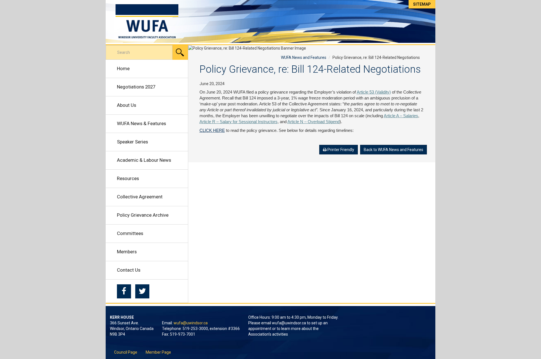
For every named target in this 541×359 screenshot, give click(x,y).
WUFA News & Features (141, 123)
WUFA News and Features (303, 57)
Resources (128, 178)
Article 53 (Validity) (374, 92)
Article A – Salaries (401, 116)
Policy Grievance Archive (142, 215)
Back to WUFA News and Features (393, 149)
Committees (130, 233)
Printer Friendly (340, 149)
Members (127, 251)
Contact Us (128, 270)
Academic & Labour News (144, 160)
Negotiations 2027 (136, 87)
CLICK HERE (212, 130)
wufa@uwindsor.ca (191, 323)
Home (123, 68)
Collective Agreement (140, 197)
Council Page (125, 352)
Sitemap (422, 4)
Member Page (158, 352)
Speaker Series (132, 142)
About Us (126, 105)
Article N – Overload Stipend (313, 121)
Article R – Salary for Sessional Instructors (238, 121)
